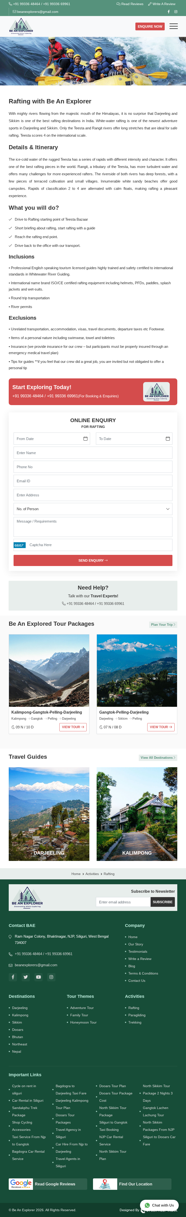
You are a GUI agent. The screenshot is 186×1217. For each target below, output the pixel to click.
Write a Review (139, 959)
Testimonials (137, 951)
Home (133, 937)
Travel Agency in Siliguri (68, 1133)
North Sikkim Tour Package (112, 1111)
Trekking (134, 1022)
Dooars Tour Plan (112, 1086)
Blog (131, 966)
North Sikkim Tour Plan (112, 1155)
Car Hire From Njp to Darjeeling (72, 1147)
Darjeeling (20, 1008)
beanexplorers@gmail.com (37, 12)
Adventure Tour (82, 1008)
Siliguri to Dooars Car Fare (159, 1140)
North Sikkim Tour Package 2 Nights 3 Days (158, 1093)
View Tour (71, 727)
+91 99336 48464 (26, 4)
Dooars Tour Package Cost (115, 1096)
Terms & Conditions (143, 973)
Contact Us (136, 981)
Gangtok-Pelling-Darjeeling (124, 712)
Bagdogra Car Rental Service (28, 1155)
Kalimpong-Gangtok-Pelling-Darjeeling (46, 712)
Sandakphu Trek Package (24, 1111)
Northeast (19, 1044)
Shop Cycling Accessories (22, 1126)
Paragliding (137, 1015)
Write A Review (163, 4)
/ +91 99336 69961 (57, 954)
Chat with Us (163, 1205)
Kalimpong (20, 1015)
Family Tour (79, 1015)
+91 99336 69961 (56, 4)
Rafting (133, 1008)
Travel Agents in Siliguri (68, 1162)
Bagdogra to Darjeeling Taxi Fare (71, 1089)
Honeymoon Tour (83, 1022)
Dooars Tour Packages (65, 1118)
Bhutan (17, 1037)
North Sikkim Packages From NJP (158, 1126)
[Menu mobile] (174, 26)
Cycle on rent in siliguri (24, 1089)
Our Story (135, 944)
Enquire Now (150, 26)
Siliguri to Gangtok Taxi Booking (113, 1126)
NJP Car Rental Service (111, 1140)
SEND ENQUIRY (91, 560)
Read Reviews (131, 4)
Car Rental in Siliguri (27, 1100)
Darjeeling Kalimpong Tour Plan (72, 1104)
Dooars (17, 1030)
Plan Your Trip (162, 624)
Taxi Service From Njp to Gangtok (29, 1140)
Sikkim (17, 1022)
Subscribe (162, 902)
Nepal (16, 1051)
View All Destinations (157, 757)
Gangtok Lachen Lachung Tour (155, 1111)
